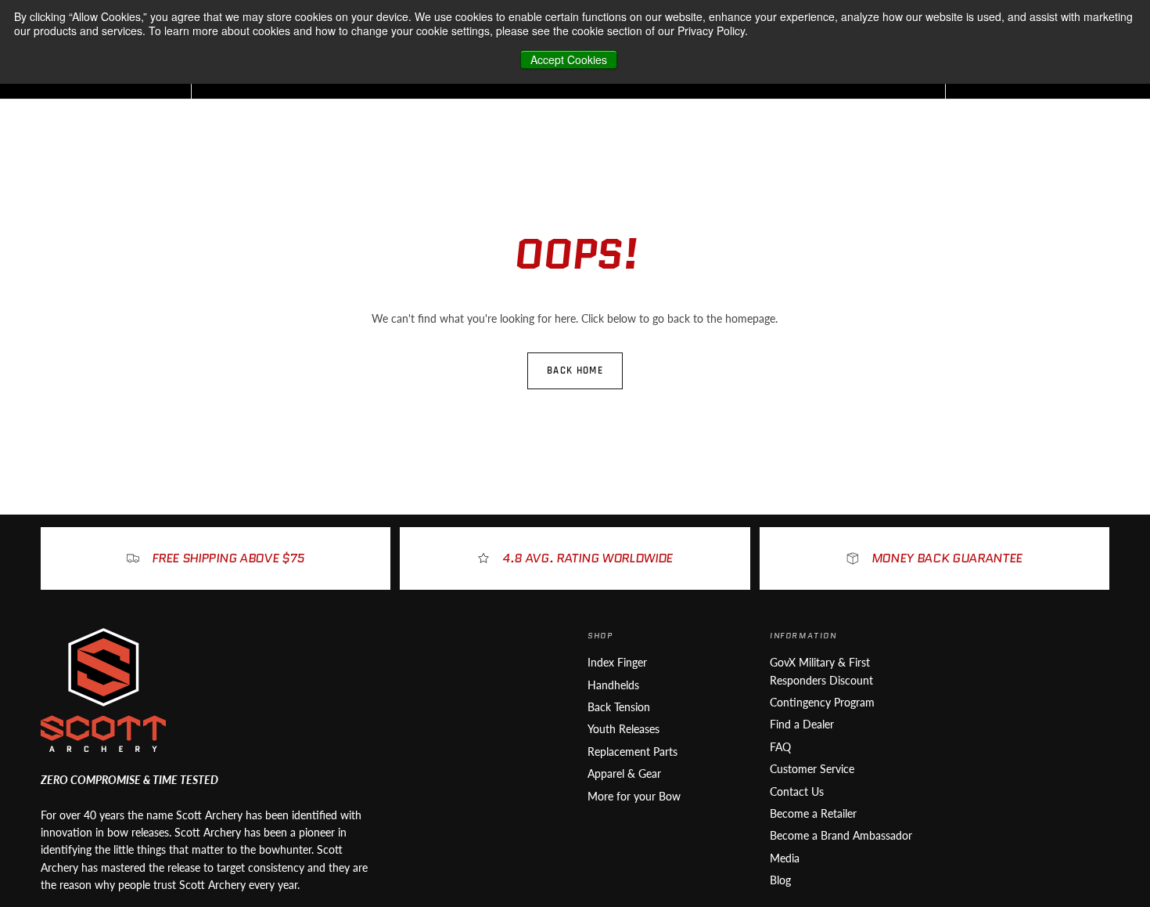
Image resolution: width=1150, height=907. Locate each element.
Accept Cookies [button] (568, 59)
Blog (780, 880)
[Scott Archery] (103, 689)
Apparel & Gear (624, 773)
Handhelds (613, 685)
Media (785, 858)
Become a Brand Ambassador (841, 835)
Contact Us (797, 791)
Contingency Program (822, 702)
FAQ (780, 746)
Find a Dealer (802, 724)
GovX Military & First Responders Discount (821, 671)
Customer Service (812, 768)
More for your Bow (634, 796)
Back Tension (619, 707)
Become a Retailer (813, 813)
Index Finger (617, 662)
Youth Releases (623, 728)
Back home (575, 370)
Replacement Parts (632, 751)
